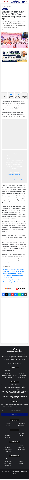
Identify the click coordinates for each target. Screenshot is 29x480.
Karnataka (7, 425)
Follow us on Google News (8, 375)
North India (7, 435)
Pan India (21, 435)
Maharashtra (21, 425)
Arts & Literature (21, 459)
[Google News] (8, 288)
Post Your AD (21, 373)
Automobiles (8, 461)
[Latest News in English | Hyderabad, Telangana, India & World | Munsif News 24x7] (15, 1)
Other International (8, 449)
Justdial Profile (21, 377)
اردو (23, 1)
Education (21, 463)
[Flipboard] (20, 288)
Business (21, 461)
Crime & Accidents (8, 463)
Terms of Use (9, 476)
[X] (10, 363)
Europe (21, 445)
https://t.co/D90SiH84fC (14, 174)
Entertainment (8, 465)
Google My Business (7, 377)
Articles (8, 458)
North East (21, 433)
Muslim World (21, 447)
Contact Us (7, 373)
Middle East (7, 447)
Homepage (7, 370)
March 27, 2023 (18, 180)
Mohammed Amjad (7, 29)
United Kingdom (21, 449)
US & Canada (8, 451)
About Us (21, 371)
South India (7, 437)
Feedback (15, 476)
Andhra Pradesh (21, 423)
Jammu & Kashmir (8, 433)
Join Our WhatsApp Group (21, 375)
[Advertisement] (14, 77)
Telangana (9, 6)
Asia (8, 444)
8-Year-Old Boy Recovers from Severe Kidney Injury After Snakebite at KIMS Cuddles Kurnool (13, 275)
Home (4, 6)
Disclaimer (20, 476)
